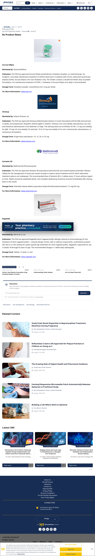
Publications (7, 305)
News (50, 542)
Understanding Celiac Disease (43, 272)
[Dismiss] (71, 224)
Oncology (40, 8)
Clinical (6, 8)
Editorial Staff (47, 489)
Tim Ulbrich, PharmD (40, 408)
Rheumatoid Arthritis (43, 305)
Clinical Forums (47, 482)
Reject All (71, 549)
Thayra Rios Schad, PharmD (42, 367)
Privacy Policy (47, 491)
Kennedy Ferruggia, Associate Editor (45, 349)
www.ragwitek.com (28, 257)
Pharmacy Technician (49, 8)
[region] (47, 549)
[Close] (92, 549)
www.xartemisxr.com (29, 191)
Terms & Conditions (47, 493)
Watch (40, 3)
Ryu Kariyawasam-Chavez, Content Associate (48, 329)
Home (35, 542)
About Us (47, 480)
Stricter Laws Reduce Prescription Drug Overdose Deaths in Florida (14, 273)
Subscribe (83, 293)
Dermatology (30, 305)
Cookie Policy (21, 554)
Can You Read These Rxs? (73, 272)
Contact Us (47, 486)
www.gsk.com (26, 91)
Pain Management (18, 305)
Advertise (47, 484)
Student (59, 8)
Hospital (34, 8)
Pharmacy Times (8, 29)
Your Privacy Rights (47, 498)
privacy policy (39, 297)
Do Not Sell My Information (47, 495)
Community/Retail (26, 8)
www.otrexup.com (28, 141)
